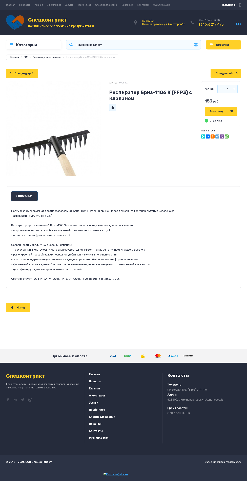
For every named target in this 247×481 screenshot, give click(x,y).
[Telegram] (217, 136)
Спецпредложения (106, 4)
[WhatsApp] (227, 136)
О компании (54, 4)
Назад (21, 308)
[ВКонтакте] (208, 136)
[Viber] (222, 136)
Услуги (69, 4)
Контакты (143, 4)
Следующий (224, 73)
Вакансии (127, 4)
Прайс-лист (84, 4)
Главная (10, 4)
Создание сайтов (215, 462)
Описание (24, 196)
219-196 (197, 389)
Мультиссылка (161, 4)
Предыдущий (23, 73)
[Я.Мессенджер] (203, 136)
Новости (24, 4)
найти (71, 44)
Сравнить (112, 107)
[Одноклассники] (213, 136)
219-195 (211, 24)
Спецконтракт (47, 20)
